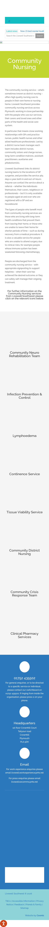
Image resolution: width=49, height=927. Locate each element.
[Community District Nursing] (24, 533)
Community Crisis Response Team (24, 593)
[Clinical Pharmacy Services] (24, 617)
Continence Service (24, 474)
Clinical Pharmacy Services (24, 635)
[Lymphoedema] (24, 419)
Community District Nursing (24, 552)
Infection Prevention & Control (24, 396)
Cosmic (40, 915)
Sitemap (24, 908)
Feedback (19, 904)
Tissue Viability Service (25, 512)
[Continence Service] (24, 457)
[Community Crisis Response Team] (24, 575)
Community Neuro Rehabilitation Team (24, 354)
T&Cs (8, 901)
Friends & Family (34, 904)
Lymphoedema (24, 436)
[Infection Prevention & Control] (24, 377)
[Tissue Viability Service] (24, 495)
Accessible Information (23, 901)
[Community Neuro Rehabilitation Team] (24, 336)
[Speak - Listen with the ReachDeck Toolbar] (3, 923)
